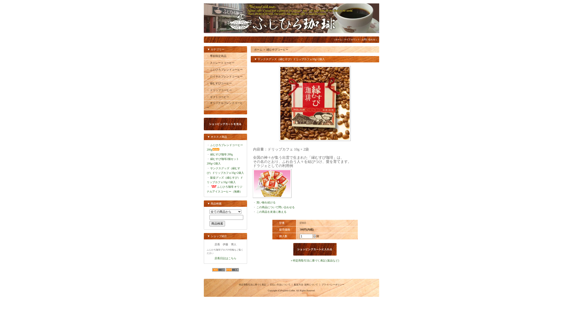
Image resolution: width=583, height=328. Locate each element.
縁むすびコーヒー (277, 49)
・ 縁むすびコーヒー (219, 83)
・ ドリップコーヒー (219, 90)
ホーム (338, 39)
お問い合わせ (368, 39)
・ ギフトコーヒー (218, 97)
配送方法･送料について (306, 284)
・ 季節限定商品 (216, 56)
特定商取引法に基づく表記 (252, 284)
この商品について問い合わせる (275, 207)
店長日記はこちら (225, 258)
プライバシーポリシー (333, 284)
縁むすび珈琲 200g (221, 154)
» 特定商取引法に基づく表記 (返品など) (315, 260)
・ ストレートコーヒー (221, 62)
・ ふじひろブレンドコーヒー (225, 69)
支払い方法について (280, 284)
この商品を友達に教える (271, 211)
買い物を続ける (266, 202)
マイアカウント (352, 39)
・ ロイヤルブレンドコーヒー (225, 76)
